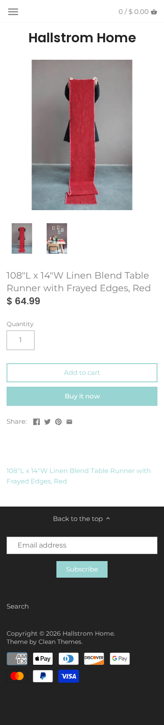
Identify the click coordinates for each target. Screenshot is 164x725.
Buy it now (82, 396)
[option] (22, 238)
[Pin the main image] (58, 420)
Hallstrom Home (82, 37)
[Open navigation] (13, 11)
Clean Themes (59, 641)
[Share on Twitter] (47, 420)
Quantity (20, 323)
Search (18, 606)
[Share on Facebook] (36, 420)
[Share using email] (69, 420)
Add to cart (82, 372)
